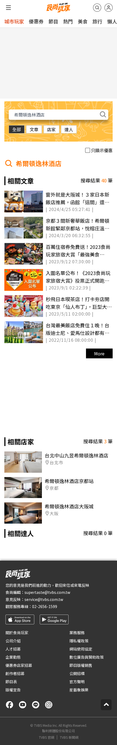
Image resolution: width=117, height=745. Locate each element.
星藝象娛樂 (78, 689)
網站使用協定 (80, 649)
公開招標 (77, 673)
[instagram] (49, 705)
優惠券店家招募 (18, 665)
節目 (53, 21)
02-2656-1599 (44, 606)
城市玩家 (14, 21)
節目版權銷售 (80, 665)
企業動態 (13, 657)
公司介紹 (13, 640)
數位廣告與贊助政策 (86, 657)
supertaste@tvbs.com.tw (47, 592)
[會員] (108, 8)
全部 (16, 129)
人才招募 (13, 649)
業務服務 (77, 632)
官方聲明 (77, 681)
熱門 (68, 21)
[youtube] (23, 705)
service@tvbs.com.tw (43, 599)
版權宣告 (13, 689)
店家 (51, 129)
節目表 (11, 681)
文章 (34, 129)
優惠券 (36, 21)
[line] (36, 705)
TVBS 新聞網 (69, 737)
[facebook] (9, 705)
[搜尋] (97, 8)
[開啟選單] (8, 8)
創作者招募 (14, 673)
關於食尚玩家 (16, 632)
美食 (83, 21)
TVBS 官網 (46, 737)
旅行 (97, 21)
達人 (68, 129)
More (99, 353)
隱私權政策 (78, 640)
